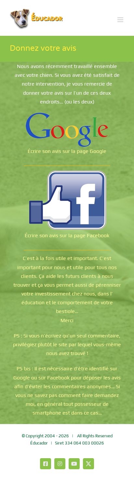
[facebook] (67, 172)
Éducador (39, 443)
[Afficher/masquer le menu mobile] (120, 19)
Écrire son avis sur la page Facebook (67, 235)
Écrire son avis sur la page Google (67, 151)
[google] (67, 115)
